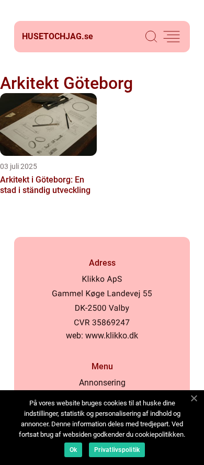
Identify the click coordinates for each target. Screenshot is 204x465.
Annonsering (102, 383)
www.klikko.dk (111, 336)
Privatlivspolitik (117, 449)
